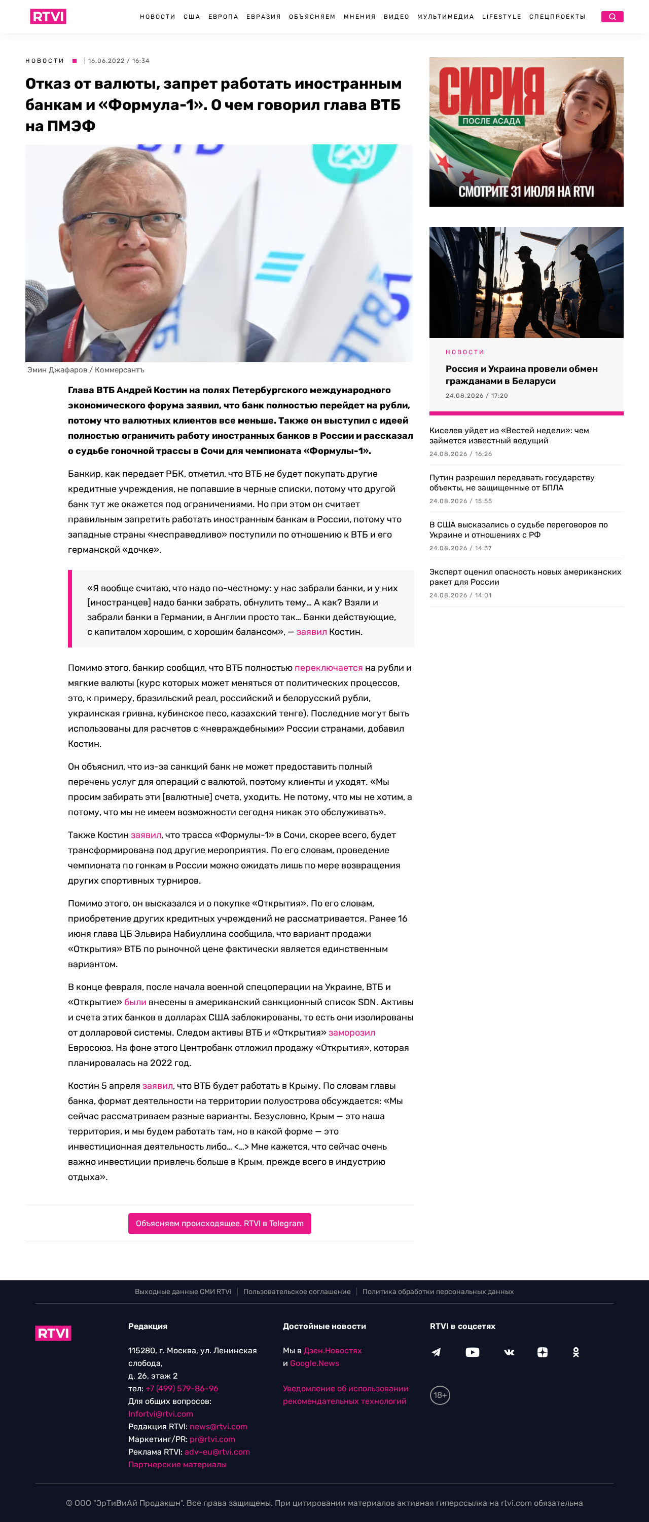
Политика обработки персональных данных (438, 1291)
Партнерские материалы (177, 1464)
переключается (329, 667)
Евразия (263, 16)
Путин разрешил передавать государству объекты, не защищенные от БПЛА (512, 482)
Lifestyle (502, 16)
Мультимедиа (446, 16)
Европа (223, 16)
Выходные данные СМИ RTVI (183, 1291)
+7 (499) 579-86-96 (182, 1388)
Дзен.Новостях (333, 1350)
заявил (312, 631)
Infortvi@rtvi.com (160, 1414)
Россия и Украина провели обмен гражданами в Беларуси (522, 375)
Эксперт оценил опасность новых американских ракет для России (525, 577)
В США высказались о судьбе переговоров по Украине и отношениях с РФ (518, 530)
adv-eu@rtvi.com (217, 1452)
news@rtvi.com (218, 1426)
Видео (397, 16)
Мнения (360, 16)
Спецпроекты (557, 16)
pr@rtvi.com (212, 1439)
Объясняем (312, 16)
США (192, 16)
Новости (158, 16)
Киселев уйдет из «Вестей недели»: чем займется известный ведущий (509, 435)
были (135, 1002)
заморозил (352, 1032)
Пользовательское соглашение (297, 1291)
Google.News (314, 1363)
